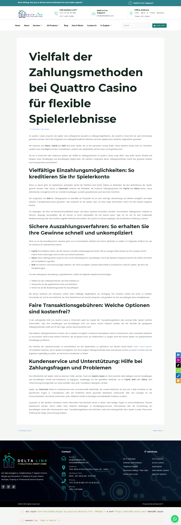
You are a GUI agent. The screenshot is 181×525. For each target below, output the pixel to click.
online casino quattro (142, 346)
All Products (52, 25)
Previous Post (24, 430)
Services (36, 25)
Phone (72, 480)
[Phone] (64, 481)
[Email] (64, 458)
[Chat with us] (175, 519)
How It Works (77, 25)
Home (17, 25)
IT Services (35, 129)
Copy (160, 511)
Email (71, 457)
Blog (66, 25)
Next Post (158, 430)
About (26, 25)
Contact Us (92, 25)
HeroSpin (4, 479)
